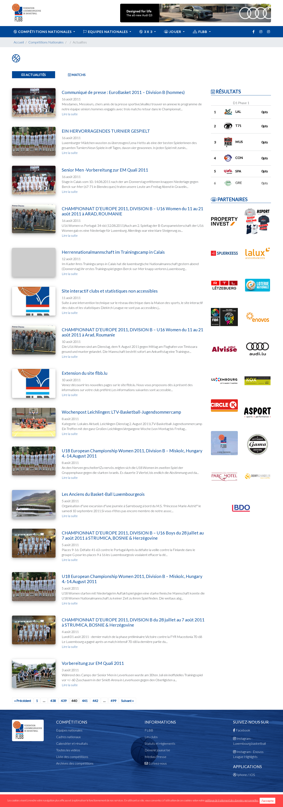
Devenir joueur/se (157, 750)
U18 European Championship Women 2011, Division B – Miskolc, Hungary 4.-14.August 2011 (132, 453)
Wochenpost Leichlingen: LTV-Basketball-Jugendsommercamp (121, 411)
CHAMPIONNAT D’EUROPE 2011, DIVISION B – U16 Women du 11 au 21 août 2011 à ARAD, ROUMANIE (132, 211)
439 (64, 701)
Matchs (78, 75)
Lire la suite (70, 114)
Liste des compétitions (72, 757)
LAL (238, 111)
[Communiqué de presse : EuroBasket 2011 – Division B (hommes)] (34, 102)
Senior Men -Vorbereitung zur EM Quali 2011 (105, 169)
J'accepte (267, 800)
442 (95, 701)
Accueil (19, 42)
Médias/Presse (155, 757)
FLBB (202, 32)
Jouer (175, 32)
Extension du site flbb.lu (84, 373)
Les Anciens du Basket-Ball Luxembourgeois (103, 494)
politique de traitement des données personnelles (231, 800)
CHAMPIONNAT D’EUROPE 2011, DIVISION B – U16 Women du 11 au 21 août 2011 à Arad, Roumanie (132, 332)
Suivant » (127, 701)
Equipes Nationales (108, 32)
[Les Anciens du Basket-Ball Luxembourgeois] (34, 504)
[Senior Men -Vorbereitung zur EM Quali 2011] (34, 179)
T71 (238, 125)
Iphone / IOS (245, 775)
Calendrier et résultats (72, 743)
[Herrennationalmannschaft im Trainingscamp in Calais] (34, 262)
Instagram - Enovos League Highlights (248, 754)
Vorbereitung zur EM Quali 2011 (93, 663)
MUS (239, 142)
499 (113, 701)
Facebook (242, 730)
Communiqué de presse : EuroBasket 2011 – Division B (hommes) (123, 92)
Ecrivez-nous (157, 763)
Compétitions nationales (45, 32)
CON (239, 158)
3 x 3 (148, 32)
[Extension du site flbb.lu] (34, 383)
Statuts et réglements (160, 743)
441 (85, 701)
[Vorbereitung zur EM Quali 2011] (34, 673)
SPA (238, 171)
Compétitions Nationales (46, 42)
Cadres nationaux (68, 737)
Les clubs (151, 737)
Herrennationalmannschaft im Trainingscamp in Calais (113, 252)
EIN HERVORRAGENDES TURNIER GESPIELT (106, 130)
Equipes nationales (69, 730)
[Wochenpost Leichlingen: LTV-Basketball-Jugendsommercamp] (34, 422)
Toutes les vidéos (68, 750)
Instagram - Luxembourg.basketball (249, 740)
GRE (238, 183)
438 (53, 701)
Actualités (35, 75)
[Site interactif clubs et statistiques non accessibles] (34, 301)
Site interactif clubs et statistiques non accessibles (110, 290)
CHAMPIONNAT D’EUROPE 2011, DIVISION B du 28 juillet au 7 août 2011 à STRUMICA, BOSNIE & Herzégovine (133, 622)
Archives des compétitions (74, 763)
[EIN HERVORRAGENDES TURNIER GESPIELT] (34, 141)
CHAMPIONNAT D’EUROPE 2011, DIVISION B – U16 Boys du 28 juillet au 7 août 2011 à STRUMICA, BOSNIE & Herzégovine (133, 535)
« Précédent (22, 701)
